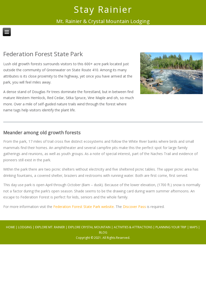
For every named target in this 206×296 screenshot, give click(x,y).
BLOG (103, 232)
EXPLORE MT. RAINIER (50, 227)
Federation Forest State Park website (83, 206)
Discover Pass (134, 206)
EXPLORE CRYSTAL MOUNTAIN (89, 227)
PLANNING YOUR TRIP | (173, 227)
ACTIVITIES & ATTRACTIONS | (135, 227)
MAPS (193, 227)
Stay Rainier (103, 9)
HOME (10, 227)
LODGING (25, 227)
